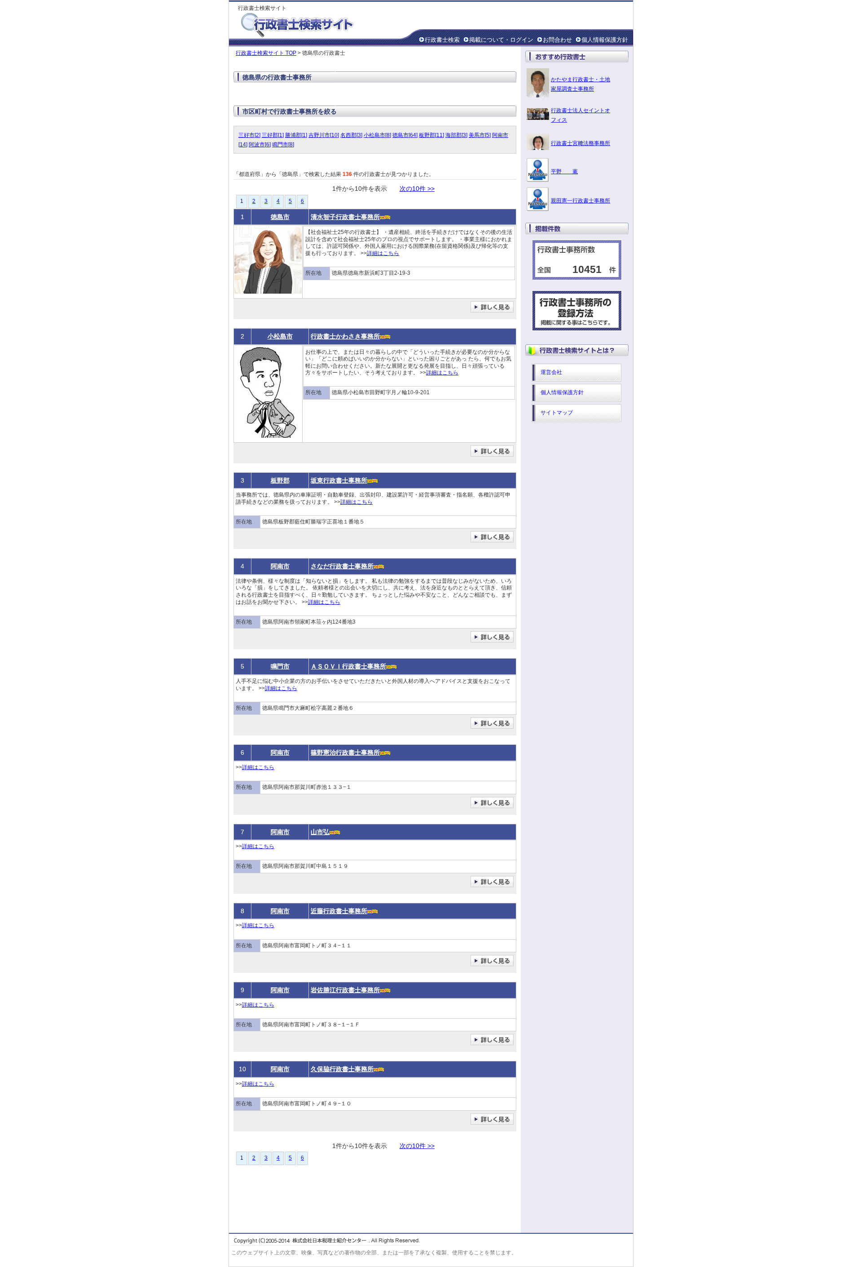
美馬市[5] (480, 135)
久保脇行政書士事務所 (342, 1069)
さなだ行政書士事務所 (342, 566)
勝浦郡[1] (296, 135)
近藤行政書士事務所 (339, 911)
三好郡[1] (273, 135)
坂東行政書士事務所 (339, 480)
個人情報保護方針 (604, 39)
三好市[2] (249, 135)
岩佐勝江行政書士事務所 (345, 990)
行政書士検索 (442, 39)
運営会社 (551, 372)
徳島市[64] (405, 135)
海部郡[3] (456, 135)
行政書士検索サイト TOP (266, 53)
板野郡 (280, 480)
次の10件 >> (417, 188)
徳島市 (280, 216)
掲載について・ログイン (501, 39)
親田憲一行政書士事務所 (580, 201)
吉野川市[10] (323, 135)
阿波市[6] (260, 144)
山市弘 (320, 832)
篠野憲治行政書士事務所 (345, 752)
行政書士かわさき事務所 (345, 336)
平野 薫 (564, 171)
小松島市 (280, 336)
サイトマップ (557, 412)
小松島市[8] (377, 135)
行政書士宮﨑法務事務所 (580, 143)
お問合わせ (557, 39)
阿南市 (280, 566)
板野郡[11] (431, 135)
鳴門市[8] (283, 144)
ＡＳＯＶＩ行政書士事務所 (348, 666)
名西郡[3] (351, 135)
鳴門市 (280, 666)
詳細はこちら (383, 253)
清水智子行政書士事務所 (345, 216)
